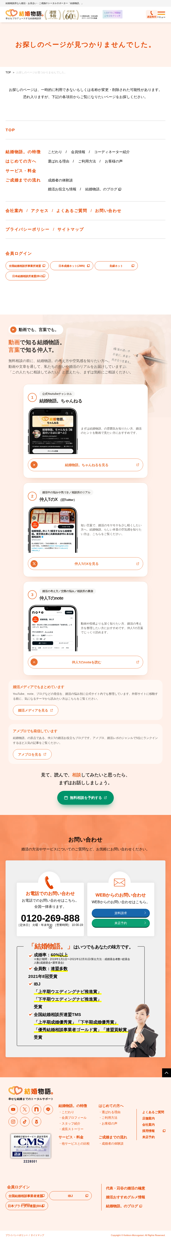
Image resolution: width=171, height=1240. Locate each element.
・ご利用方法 (108, 1117)
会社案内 (14, 210)
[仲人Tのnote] (36, 1109)
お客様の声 (114, 161)
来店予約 (120, 923)
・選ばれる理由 (109, 1112)
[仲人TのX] (25, 1109)
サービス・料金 (21, 171)
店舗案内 (148, 1118)
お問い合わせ (108, 210)
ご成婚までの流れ (23, 180)
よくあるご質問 (71, 210)
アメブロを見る (29, 754)
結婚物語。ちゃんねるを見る (86, 465)
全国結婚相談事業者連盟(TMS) (25, 1197)
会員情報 (78, 152)
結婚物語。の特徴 (23, 152)
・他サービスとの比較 (74, 1143)
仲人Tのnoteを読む (86, 662)
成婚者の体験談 (60, 180)
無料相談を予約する (86, 797)
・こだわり (66, 1112)
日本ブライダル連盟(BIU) (25, 1206)
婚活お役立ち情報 (62, 189)
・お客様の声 (108, 1123)
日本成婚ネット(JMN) (72, 265)
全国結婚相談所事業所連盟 (25, 265)
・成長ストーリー (71, 1129)
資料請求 (120, 913)
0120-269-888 (50, 918)
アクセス (40, 210)
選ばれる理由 (58, 161)
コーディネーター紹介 (112, 152)
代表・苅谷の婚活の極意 (125, 1188)
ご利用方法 (87, 161)
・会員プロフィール (73, 1117)
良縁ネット (116, 265)
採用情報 (148, 1131)
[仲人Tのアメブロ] (36, 1122)
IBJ (70, 1196)
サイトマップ (70, 229)
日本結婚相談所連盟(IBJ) (27, 276)
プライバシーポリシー (28, 229)
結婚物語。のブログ (101, 189)
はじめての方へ (21, 161)
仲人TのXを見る (87, 563)
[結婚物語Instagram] (13, 1122)
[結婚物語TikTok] (25, 1122)
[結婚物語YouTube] (13, 1109)
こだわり (55, 152)
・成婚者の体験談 (111, 1143)
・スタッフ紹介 (69, 1123)
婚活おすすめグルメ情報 (125, 1197)
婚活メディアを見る (33, 710)
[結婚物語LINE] (48, 1109)
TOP (8, 72)
